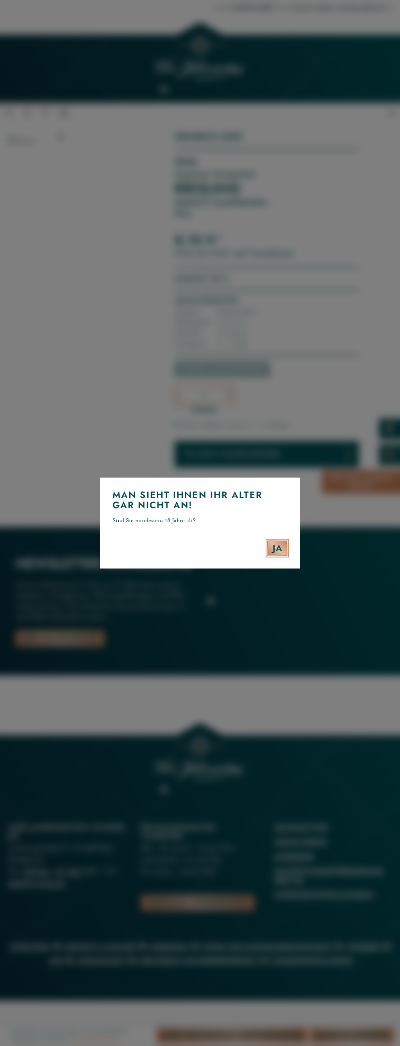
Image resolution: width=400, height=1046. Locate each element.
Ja (277, 548)
